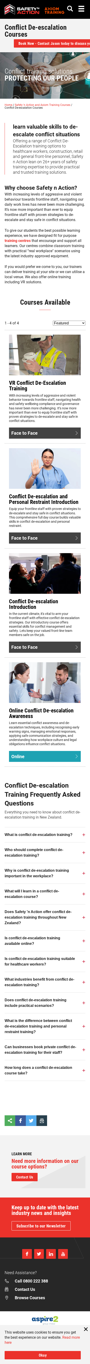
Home (9, 105)
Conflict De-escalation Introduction (33, 603)
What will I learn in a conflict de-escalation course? (32, 894)
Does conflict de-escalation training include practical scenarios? (35, 1003)
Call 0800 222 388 (31, 1281)
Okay (43, 1355)
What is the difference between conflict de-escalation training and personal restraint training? (38, 1026)
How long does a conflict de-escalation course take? (38, 1070)
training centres (18, 240)
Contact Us (24, 1177)
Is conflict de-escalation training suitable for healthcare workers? (40, 961)
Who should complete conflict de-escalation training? (34, 852)
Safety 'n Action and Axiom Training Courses (43, 105)
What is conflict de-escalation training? (38, 835)
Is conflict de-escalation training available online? (32, 941)
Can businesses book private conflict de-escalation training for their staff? (40, 1049)
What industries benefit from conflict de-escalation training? (39, 982)
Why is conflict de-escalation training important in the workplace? (37, 873)
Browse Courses (30, 1297)
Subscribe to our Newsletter (41, 1226)
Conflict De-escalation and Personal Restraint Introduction (43, 499)
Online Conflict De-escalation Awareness (41, 713)
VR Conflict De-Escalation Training (37, 385)
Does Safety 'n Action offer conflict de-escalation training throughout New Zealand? (38, 917)
